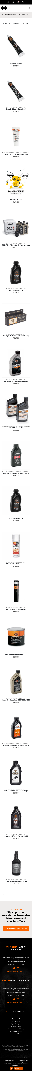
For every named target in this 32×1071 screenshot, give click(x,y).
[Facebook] (14, 968)
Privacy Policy (16, 1034)
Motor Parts (17, 426)
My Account (16, 1019)
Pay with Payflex (16, 1024)
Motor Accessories (11, 62)
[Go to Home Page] (2, 14)
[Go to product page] (16, 45)
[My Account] (13, 2)
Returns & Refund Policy (16, 1029)
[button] (8, 2)
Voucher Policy (16, 1026)
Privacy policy (18, 1068)
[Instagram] (18, 968)
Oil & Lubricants (21, 62)
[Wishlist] (23, 2)
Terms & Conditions (16, 1031)
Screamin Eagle (27, 152)
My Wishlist (16, 1021)
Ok (11, 1068)
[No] (30, 1064)
